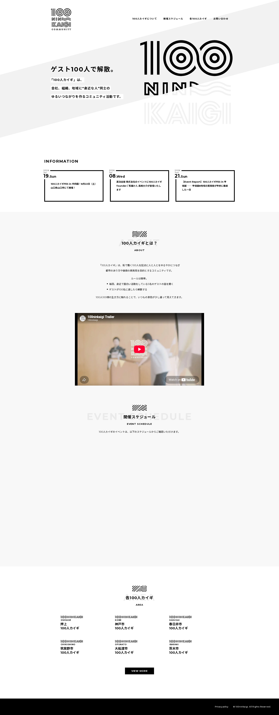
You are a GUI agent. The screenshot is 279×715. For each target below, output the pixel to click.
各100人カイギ (198, 18)
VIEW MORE (139, 671)
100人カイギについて (144, 18)
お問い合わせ (220, 18)
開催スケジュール (173, 18)
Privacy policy (221, 706)
